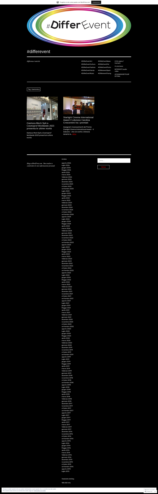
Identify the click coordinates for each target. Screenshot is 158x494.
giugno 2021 (66, 305)
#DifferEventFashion (88, 67)
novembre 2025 (67, 184)
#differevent (38, 51)
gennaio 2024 (67, 233)
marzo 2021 (66, 312)
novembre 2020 (67, 322)
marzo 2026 (66, 175)
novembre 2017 (67, 406)
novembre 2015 (67, 462)
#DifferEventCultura (88, 64)
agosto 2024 (66, 217)
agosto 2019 (66, 357)
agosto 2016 (66, 441)
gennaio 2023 (67, 261)
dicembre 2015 (67, 459)
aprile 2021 (65, 310)
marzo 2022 (66, 284)
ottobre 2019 (66, 352)
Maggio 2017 (66, 420)
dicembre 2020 (67, 319)
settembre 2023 (68, 242)
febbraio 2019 (67, 371)
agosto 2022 (66, 273)
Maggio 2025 (66, 196)
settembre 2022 (68, 270)
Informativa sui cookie (40, 490)
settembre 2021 (67, 298)
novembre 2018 (67, 378)
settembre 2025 (68, 189)
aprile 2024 (66, 226)
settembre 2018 (67, 382)
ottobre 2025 (66, 186)
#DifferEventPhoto (104, 67)
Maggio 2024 (66, 224)
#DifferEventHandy (88, 70)
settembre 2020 (68, 326)
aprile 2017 (65, 422)
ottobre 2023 (66, 240)
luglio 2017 (65, 415)
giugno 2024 (66, 221)
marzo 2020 (66, 340)
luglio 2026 (66, 165)
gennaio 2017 (66, 429)
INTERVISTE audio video (121, 70)
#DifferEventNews (104, 61)
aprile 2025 (66, 198)
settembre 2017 (67, 410)
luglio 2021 (65, 303)
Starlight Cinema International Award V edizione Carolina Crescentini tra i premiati (78, 120)
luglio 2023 (66, 247)
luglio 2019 (65, 359)
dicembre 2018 (67, 375)
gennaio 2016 (66, 457)
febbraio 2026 (67, 177)
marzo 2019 (66, 368)
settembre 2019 (67, 354)
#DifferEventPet (103, 64)
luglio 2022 (66, 275)
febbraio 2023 (67, 259)
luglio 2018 (65, 387)
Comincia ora (96, 2)
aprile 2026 (66, 172)
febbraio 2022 (67, 287)
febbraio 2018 (67, 399)
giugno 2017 (66, 417)
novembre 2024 (67, 210)
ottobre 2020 (67, 324)
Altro (74, 134)
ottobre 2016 (66, 436)
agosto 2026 (66, 163)
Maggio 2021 (66, 308)
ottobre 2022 (66, 268)
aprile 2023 (66, 254)
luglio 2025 (66, 191)
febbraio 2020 (67, 343)
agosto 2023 (66, 245)
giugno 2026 (66, 168)
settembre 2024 (68, 214)
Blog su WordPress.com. (35, 163)
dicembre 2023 (67, 235)
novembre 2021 (67, 294)
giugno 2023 (66, 249)
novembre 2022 (67, 266)
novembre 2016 (67, 434)
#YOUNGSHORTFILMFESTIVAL (122, 75)
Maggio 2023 (66, 252)
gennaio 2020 (67, 345)
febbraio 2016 (67, 455)
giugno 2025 (66, 193)
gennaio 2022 (67, 289)
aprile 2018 (66, 394)
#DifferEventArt (86, 61)
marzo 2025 (66, 200)
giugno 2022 (66, 277)
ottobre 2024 (66, 212)
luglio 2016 (65, 443)
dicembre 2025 (67, 182)
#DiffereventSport (104, 70)
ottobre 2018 (66, 380)
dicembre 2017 (67, 403)
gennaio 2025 (67, 205)
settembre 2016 (67, 439)
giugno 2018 (66, 389)
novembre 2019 (67, 350)
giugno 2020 (66, 333)
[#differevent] (79, 25)
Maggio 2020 (66, 336)
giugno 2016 (66, 445)
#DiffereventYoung (104, 73)
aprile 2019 (65, 366)
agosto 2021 (66, 301)
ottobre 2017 (66, 408)
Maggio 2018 (66, 392)
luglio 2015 (65, 471)
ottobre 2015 (66, 464)
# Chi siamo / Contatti (119, 62)
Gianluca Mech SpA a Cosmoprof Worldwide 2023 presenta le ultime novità (40, 126)
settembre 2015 (67, 467)
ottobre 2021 (66, 296)
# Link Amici (119, 66)
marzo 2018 (66, 396)
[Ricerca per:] (113, 160)
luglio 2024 (66, 219)
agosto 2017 (66, 413)
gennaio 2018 (66, 401)
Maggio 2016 (66, 448)
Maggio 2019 (66, 364)
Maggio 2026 (66, 170)
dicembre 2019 (67, 347)
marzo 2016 (66, 453)
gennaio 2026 (67, 179)
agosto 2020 (66, 329)
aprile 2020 (66, 338)
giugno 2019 (66, 361)
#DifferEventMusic (87, 73)
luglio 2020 (66, 331)
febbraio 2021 (67, 315)
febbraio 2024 (67, 231)
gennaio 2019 (66, 373)
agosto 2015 (66, 469)
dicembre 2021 (67, 291)
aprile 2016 (65, 450)
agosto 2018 (66, 385)
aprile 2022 (66, 282)
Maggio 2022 (66, 280)
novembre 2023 (67, 238)
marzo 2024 (66, 228)
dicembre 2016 (67, 431)
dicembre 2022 (67, 263)
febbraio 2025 (67, 203)
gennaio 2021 (66, 317)
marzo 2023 (66, 256)
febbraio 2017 (67, 427)
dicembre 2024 (67, 207)
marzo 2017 (66, 424)
